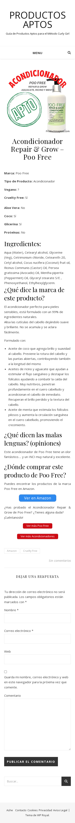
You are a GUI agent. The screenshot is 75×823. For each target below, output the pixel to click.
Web (7, 651)
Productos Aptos (37, 19)
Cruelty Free (30, 551)
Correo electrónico (18, 631)
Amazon (12, 551)
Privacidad (45, 810)
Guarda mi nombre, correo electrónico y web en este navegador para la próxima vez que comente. (36, 682)
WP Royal (43, 815)
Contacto (20, 810)
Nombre (11, 610)
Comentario (12, 695)
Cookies (33, 810)
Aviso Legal (60, 810)
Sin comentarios (60, 560)
